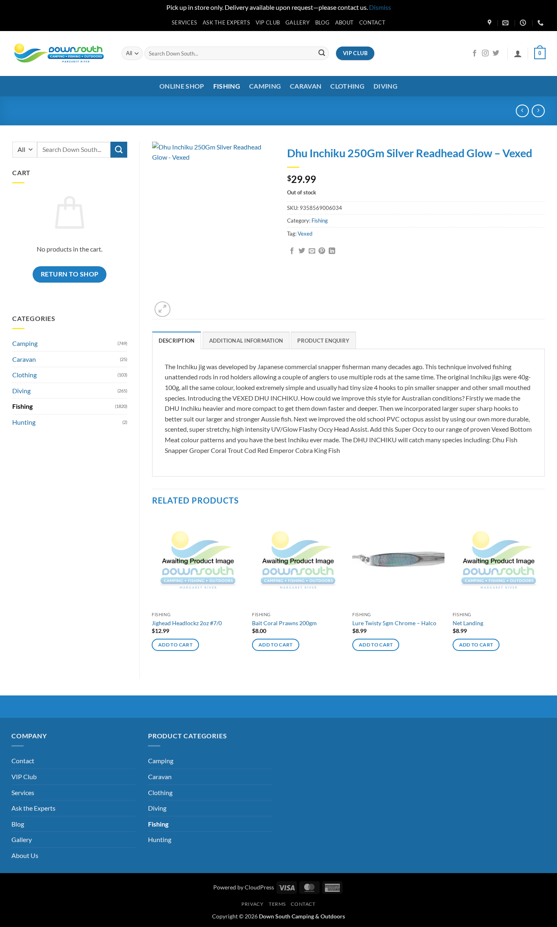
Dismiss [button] (380, 7)
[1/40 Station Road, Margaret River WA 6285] (490, 23)
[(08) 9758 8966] (541, 23)
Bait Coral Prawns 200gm (284, 622)
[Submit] (322, 53)
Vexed (305, 233)
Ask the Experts (226, 22)
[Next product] (522, 111)
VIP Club (268, 22)
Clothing (347, 86)
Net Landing (468, 622)
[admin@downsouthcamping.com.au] (506, 23)
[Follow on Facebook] (474, 53)
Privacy (252, 904)
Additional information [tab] (246, 340)
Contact (372, 22)
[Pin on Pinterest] (321, 251)
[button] (518, 53)
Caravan (305, 86)
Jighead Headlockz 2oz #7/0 (187, 622)
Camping (265, 86)
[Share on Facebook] (292, 251)
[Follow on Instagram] (485, 53)
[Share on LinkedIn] (332, 251)
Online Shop (181, 86)
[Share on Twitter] (301, 251)
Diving (386, 86)
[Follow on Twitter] (496, 53)
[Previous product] (538, 111)
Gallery (297, 22)
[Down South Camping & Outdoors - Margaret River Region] (60, 53)
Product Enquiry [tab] (323, 340)
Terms (277, 904)
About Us (24, 855)
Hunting (23, 422)
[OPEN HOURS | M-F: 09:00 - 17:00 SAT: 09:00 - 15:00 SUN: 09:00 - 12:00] (524, 23)
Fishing (226, 86)
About (344, 22)
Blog (322, 22)
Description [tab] (177, 340)
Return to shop (70, 274)
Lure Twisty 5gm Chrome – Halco (394, 622)
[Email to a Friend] (312, 251)
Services (184, 22)
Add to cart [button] (175, 644)
